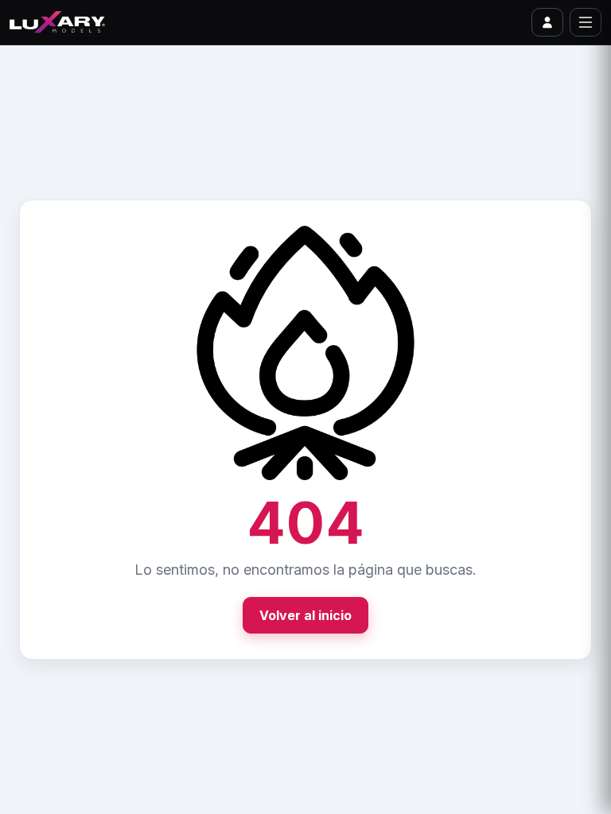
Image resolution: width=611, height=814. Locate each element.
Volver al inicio (305, 615)
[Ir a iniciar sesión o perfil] (547, 22)
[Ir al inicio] (57, 22)
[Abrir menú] (585, 22)
